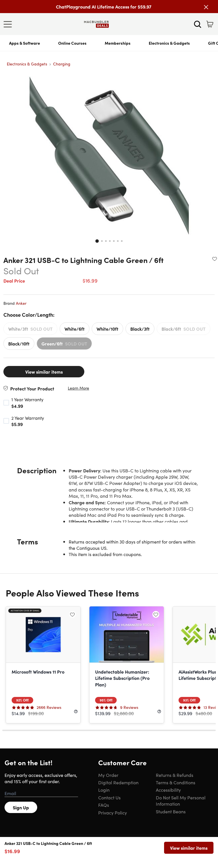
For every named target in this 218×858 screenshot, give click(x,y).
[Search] (197, 24)
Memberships (118, 43)
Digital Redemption (118, 782)
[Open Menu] (9, 24)
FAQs (103, 805)
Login (104, 790)
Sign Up (21, 807)
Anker (21, 303)
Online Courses (72, 43)
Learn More (78, 388)
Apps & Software (24, 43)
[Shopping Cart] (210, 24)
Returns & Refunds (174, 775)
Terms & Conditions (175, 782)
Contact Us (109, 797)
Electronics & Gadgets (169, 43)
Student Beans (171, 811)
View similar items (44, 372)
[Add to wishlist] (214, 258)
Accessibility (168, 790)
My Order (108, 775)
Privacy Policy (112, 812)
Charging (61, 64)
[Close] (206, 7)
